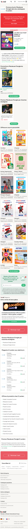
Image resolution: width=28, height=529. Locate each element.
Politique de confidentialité (19, 521)
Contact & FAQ (4, 503)
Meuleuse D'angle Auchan (9, 342)
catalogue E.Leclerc (7, 446)
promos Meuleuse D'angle (8, 61)
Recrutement (3, 507)
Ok (23, 285)
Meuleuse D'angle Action (9, 345)
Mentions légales (4, 521)
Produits (3, 468)
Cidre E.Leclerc (6, 428)
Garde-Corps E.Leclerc (8, 426)
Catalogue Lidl (4, 485)
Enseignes (8, 466)
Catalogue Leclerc (4, 486)
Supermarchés (15, 466)
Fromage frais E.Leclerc (8, 421)
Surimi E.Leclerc (7, 409)
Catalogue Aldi (4, 498)
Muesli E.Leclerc (7, 406)
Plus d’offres (14, 123)
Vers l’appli (14, 23)
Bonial (3, 466)
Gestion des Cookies (18, 523)
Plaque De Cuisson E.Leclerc (10, 404)
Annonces (24, 4)
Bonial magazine (4, 477)
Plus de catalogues (14, 96)
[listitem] (7, 82)
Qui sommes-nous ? (5, 475)
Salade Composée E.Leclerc (10, 399)
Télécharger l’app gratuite (6, 479)
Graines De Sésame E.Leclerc (10, 424)
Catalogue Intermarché (5, 496)
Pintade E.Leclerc (7, 431)
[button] (14, 39)
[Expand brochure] (7, 40)
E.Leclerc (22, 466)
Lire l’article (14, 321)
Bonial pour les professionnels (7, 505)
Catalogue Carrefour (5, 488)
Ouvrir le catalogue (19, 47)
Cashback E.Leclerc (7, 411)
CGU (2, 523)
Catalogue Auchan (4, 494)
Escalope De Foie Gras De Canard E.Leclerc (13, 419)
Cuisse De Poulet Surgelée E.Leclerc (12, 414)
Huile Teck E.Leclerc (8, 433)
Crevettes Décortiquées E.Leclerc (11, 416)
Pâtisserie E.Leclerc (7, 401)
